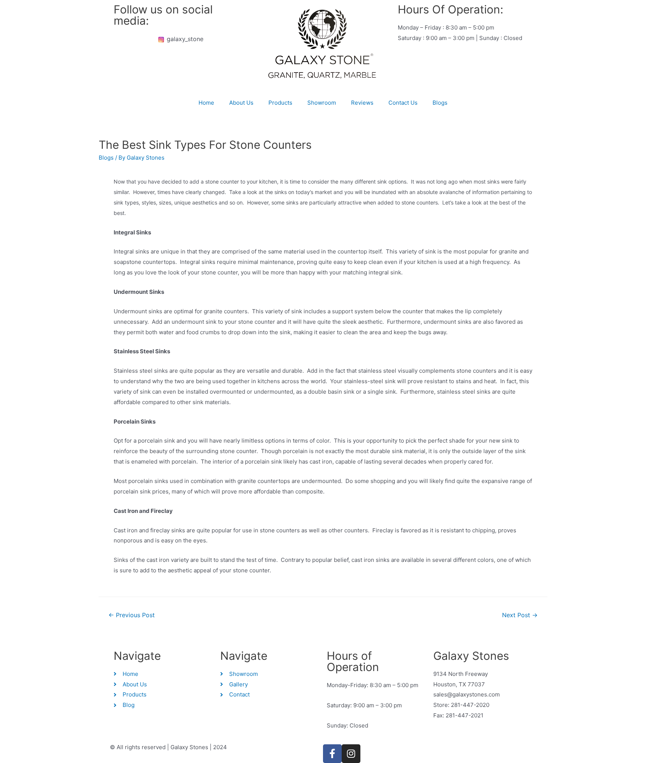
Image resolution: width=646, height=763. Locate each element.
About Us (241, 102)
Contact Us (403, 102)
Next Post (520, 615)
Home (206, 102)
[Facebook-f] (332, 753)
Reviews (362, 102)
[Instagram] (351, 753)
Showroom (321, 102)
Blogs (440, 102)
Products (280, 102)
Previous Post (131, 615)
